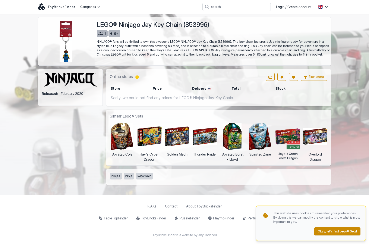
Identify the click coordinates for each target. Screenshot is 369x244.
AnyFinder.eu (207, 235)
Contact (171, 206)
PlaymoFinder (223, 218)
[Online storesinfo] (137, 77)
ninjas (115, 176)
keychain (144, 176)
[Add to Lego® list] (293, 77)
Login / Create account (293, 7)
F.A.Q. (152, 206)
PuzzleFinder (189, 218)
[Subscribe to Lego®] (281, 77)
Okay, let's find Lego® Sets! (337, 231)
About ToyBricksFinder (204, 206)
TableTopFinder (116, 218)
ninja (128, 176)
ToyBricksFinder (153, 218)
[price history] (270, 77)
